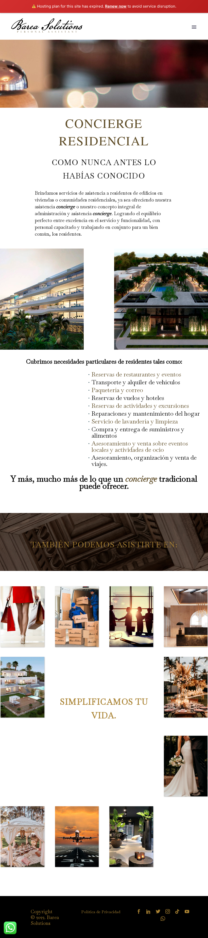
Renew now (116, 6)
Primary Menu (194, 27)
